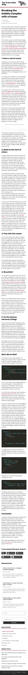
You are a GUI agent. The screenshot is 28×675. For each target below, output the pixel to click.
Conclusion (4, 645)
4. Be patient (4, 638)
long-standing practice (12, 46)
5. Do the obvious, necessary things (10, 640)
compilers (11, 23)
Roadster (24, 672)
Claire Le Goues (5, 93)
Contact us (9, 543)
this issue (13, 392)
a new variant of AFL (17, 68)
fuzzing (15, 23)
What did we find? (5, 643)
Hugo (18, 672)
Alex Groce (5, 20)
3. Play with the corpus (6, 636)
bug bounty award (6, 394)
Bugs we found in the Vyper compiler (15, 282)
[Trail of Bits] (22, 3)
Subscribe (14, 622)
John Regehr (19, 93)
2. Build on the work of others (8, 633)
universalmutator (10, 83)
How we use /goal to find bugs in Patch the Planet (13, 663)
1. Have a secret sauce (7, 631)
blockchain (5, 23)
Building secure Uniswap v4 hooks (9, 661)
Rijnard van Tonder (13, 91)
